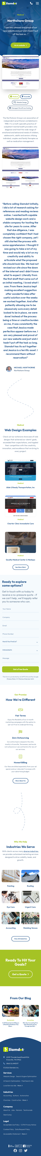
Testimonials (27, 1110)
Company (8, 1106)
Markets (19, 1110)
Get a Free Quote (20, 669)
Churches (6, 1100)
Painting (10, 886)
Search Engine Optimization (26, 1076)
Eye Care (11, 907)
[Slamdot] (9, 3)
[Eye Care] (11, 897)
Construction (16, 1100)
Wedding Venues (30, 928)
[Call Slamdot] (31, 3)
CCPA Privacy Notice (28, 1125)
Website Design (21, 102)
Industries (8, 1092)
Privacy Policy (11, 679)
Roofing (30, 886)
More (19, 1085)
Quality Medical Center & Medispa (20, 560)
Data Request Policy (22, 1129)
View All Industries (20, 939)
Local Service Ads (9, 1085)
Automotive (24, 1096)
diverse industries (31, 851)
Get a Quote (19, 974)
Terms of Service (24, 679)
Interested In (7, 650)
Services (7, 1072)
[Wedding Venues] (30, 918)
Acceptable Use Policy (11, 1125)
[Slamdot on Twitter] (25, 1150)
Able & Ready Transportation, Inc (20, 487)
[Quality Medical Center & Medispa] (20, 542)
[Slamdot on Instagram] (20, 1150)
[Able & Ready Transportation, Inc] (20, 470)
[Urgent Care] (30, 897)
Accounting (11, 928)
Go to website (19, 45)
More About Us (20, 781)
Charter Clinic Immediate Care (20, 523)
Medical (20, 15)
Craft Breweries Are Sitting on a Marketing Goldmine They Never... (10, 1024)
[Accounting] (11, 918)
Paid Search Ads (27, 1081)
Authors (16, 1096)
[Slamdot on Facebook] (15, 1150)
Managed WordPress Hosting (21, 108)
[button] (37, 3)
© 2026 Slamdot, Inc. (11, 1068)
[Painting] (11, 876)
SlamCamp (7, 1115)
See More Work (20, 567)
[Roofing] (30, 876)
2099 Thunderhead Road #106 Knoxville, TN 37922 (17, 1058)
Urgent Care (30, 907)
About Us (6, 1110)
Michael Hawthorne (24, 367)
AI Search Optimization (11, 1081)
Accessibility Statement (12, 1134)
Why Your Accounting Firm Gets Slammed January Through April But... (30, 1024)
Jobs (13, 1110)
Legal (6, 1121)
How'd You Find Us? (10, 641)
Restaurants (10, 1020)
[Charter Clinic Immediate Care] (20, 506)
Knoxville (27, 97)
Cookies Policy (8, 1129)
